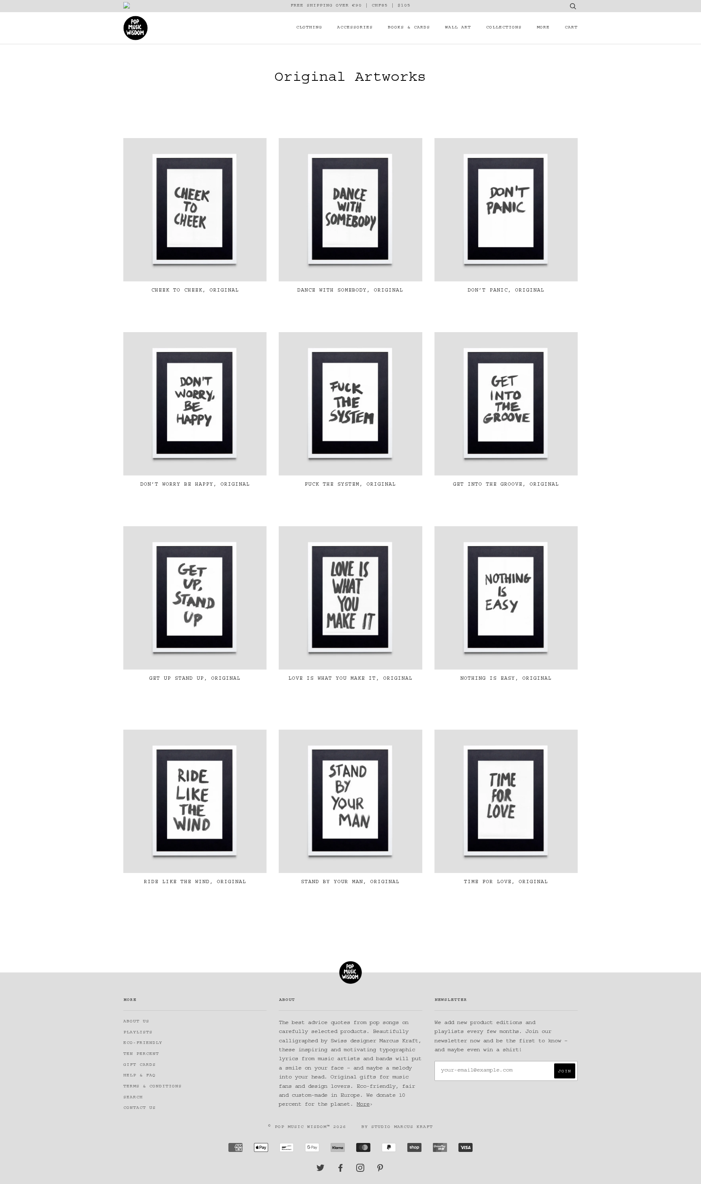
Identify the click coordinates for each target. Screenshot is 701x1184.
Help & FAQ (139, 1076)
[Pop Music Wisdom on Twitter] (320, 1170)
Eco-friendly (142, 1043)
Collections (504, 28)
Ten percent (141, 1054)
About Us (136, 1022)
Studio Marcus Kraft (402, 1127)
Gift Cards (139, 1065)
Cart (571, 28)
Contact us (139, 1108)
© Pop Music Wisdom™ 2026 (307, 1127)
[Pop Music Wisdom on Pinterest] (380, 1170)
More (543, 28)
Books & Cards (409, 28)
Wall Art (458, 28)
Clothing (309, 28)
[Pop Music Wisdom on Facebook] (340, 1170)
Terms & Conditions (152, 1087)
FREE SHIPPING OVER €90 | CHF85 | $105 (350, 6)
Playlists (138, 1033)
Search (133, 1097)
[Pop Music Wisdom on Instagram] (360, 1170)
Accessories (355, 28)
